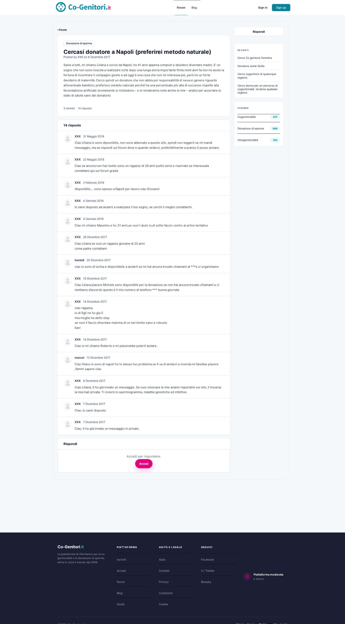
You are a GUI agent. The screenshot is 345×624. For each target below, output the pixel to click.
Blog (120, 593)
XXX (80, 57)
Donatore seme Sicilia (251, 66)
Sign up (281, 7)
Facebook (207, 559)
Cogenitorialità (247, 116)
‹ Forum (62, 29)
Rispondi (259, 31)
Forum (121, 582)
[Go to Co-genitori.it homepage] (83, 7)
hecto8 (79, 260)
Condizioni (165, 593)
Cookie (163, 604)
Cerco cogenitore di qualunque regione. (257, 75)
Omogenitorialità (248, 140)
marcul (79, 357)
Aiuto (162, 559)
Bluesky (206, 582)
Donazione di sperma (79, 43)
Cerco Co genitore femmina (255, 57)
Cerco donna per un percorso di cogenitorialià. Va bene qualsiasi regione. (258, 89)
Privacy (164, 582)
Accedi (144, 463)
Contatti (164, 570)
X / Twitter (207, 570)
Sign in (263, 7)
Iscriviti (121, 559)
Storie (120, 604)
